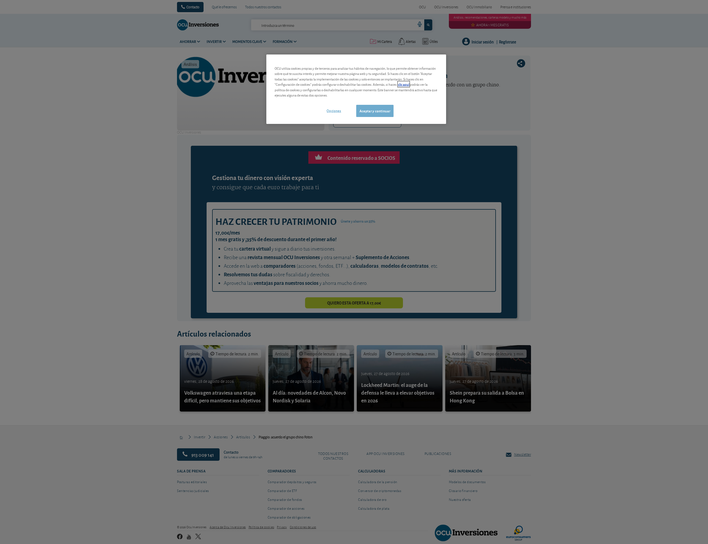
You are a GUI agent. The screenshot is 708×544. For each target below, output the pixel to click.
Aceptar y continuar (375, 110)
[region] (356, 89)
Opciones (334, 110)
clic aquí (403, 84)
